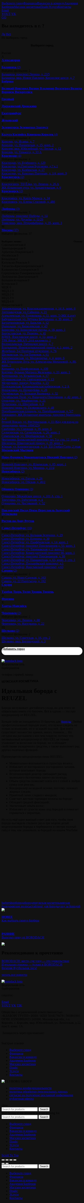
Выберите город (12, 3)
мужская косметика (48, 902)
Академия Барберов (22, 1060)
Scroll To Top (10, 1155)
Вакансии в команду (50, 3)
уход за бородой (69, 906)
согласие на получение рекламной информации (41, 1095)
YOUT (6, 14)
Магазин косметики (27, 6)
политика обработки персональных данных (38, 1091)
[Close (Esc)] (3, 1160)
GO (4, 17)
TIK (19, 1005)
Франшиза (30, 3)
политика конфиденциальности (30, 1088)
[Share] (7, 1160)
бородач (29, 902)
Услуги (53, 6)
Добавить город (14, 648)
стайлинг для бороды (45, 906)
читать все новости (14, 974)
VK (13, 14)
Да (3, 34)
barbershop (8, 902)
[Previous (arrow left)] (3, 1163)
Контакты (64, 6)
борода (19, 902)
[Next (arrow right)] (7, 1163)
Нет (8, 34)
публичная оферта (21, 1098)
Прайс (44, 6)
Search (44, 1109)
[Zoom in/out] (14, 1160)
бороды (66, 721)
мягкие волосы (21, 906)
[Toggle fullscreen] (11, 1160)
